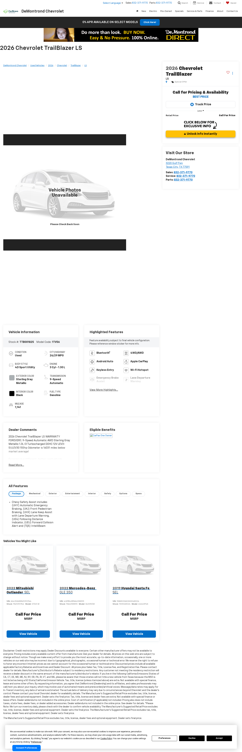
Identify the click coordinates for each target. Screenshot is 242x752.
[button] (64, 192)
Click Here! (150, 22)
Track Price (203, 104)
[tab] (16, 494)
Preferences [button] (36, 742)
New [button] (144, 11)
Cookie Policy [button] (106, 738)
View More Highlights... (104, 390)
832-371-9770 (183, 172)
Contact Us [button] (232, 11)
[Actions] (232, 73)
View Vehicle (28, 634)
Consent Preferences (26, 748)
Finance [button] (210, 11)
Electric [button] (153, 11)
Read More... (16, 465)
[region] (200, 117)
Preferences (165, 738)
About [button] (220, 11)
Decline (191, 738)
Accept (219, 738)
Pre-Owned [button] (166, 11)
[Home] (137, 11)
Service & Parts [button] (194, 11)
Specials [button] (179, 11)
